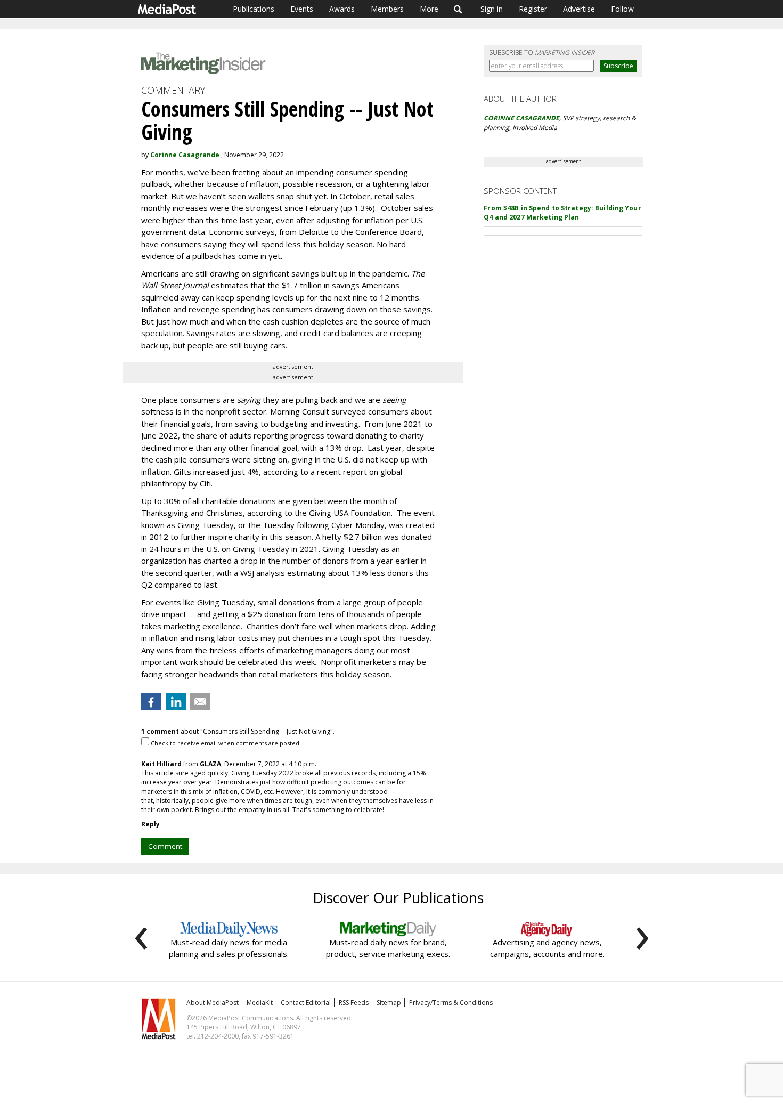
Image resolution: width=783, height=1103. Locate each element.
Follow (622, 9)
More (429, 9)
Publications (253, 9)
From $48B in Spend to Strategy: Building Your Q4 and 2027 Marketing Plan (562, 213)
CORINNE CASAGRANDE (521, 118)
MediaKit (260, 1002)
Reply (150, 824)
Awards (342, 9)
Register (533, 9)
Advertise (579, 9)
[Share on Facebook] (151, 701)
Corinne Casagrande (184, 154)
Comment (165, 846)
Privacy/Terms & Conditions (451, 1002)
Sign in (491, 9)
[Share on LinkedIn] (176, 701)
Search (458, 9)
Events (301, 9)
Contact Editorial (306, 1002)
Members (387, 9)
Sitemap (389, 1002)
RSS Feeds (354, 1002)
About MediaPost (212, 1002)
